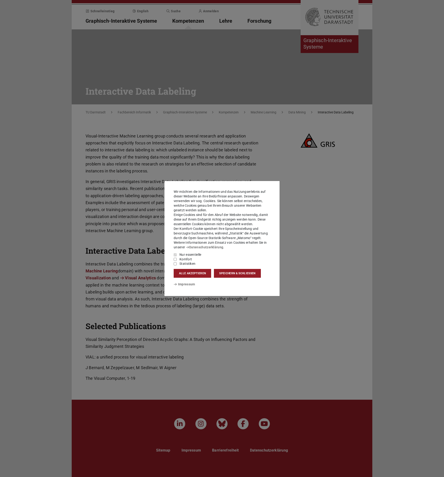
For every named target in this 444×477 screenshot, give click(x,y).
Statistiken (187, 263)
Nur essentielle (190, 254)
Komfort (185, 259)
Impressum (186, 284)
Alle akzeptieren (192, 273)
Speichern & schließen (237, 273)
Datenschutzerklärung (206, 247)
